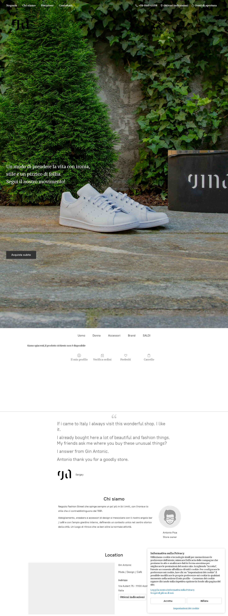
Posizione (47, 5)
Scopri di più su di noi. (162, 593)
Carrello (149, 359)
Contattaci (65, 5)
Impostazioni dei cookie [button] (186, 608)
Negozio (11, 5)
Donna (97, 335)
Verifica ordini (102, 359)
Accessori (114, 335)
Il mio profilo (79, 359)
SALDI (146, 335)
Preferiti (125, 359)
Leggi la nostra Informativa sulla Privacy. (172, 590)
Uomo (81, 335)
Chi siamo (29, 5)
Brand (131, 335)
